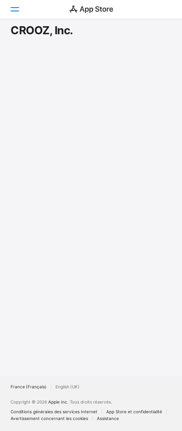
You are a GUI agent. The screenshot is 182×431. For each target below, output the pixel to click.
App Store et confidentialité (134, 411)
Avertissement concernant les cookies (49, 418)
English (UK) (67, 387)
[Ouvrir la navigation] (14, 9)
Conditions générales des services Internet (54, 411)
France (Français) (29, 387)
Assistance (108, 418)
